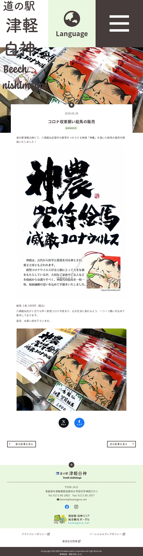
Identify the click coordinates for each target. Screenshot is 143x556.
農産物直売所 (71, 128)
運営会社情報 (69, 541)
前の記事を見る (24, 444)
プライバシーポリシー (34, 534)
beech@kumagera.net (73, 499)
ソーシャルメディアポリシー (105, 534)
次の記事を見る (118, 444)
